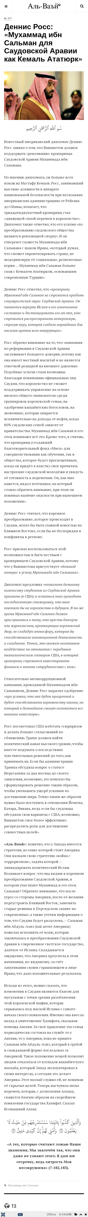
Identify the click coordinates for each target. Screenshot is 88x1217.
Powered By (10, 1206)
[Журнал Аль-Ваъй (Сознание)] (44, 6)
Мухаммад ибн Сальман (22, 1185)
